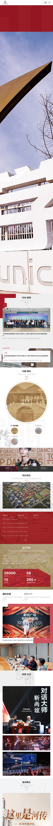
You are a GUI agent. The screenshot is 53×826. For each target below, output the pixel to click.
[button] (27, 279)
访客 (45, 2)
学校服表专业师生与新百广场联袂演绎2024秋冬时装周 (18, 640)
